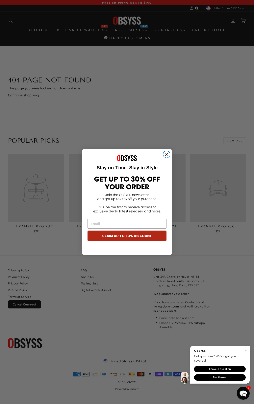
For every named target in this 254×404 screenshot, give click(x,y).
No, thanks (127, 249)
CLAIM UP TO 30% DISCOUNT (127, 235)
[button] (243, 393)
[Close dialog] (166, 154)
